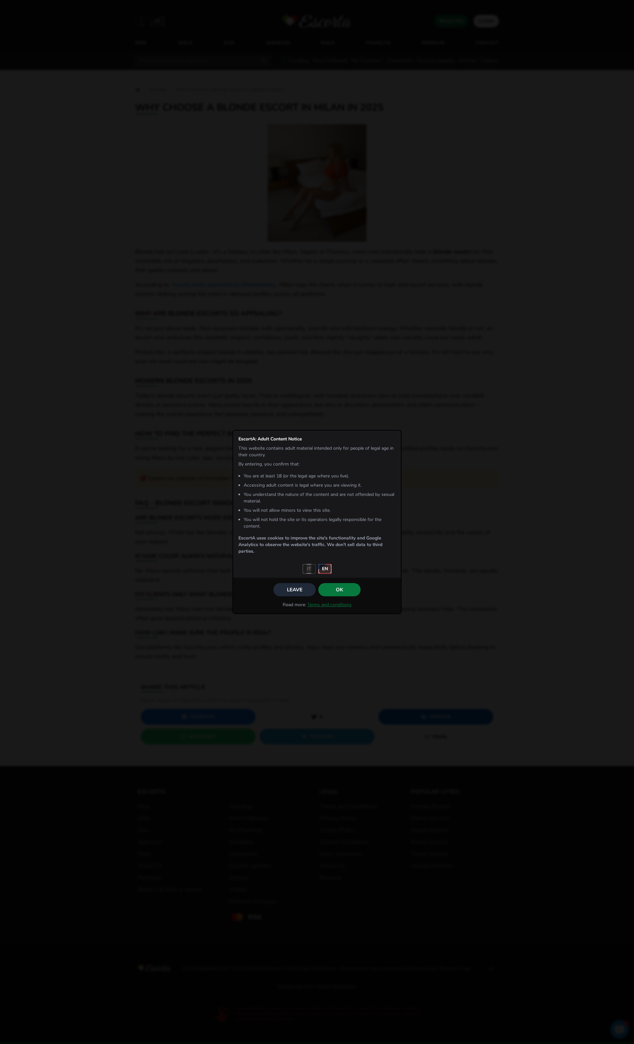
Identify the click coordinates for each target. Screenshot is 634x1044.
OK (339, 589)
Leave (294, 589)
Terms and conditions (329, 605)
